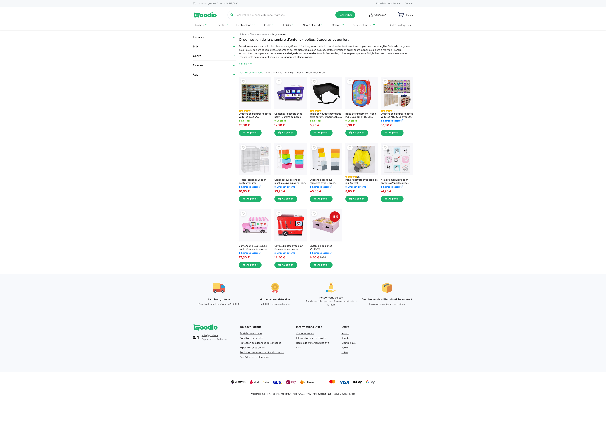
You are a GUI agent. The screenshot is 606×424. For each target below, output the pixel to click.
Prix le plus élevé (294, 72)
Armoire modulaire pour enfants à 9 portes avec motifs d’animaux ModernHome (394, 181)
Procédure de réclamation (254, 357)
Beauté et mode (362, 25)
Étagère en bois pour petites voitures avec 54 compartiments (255, 115)
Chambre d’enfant (259, 34)
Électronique (243, 25)
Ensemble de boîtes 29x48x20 (321, 247)
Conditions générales (251, 338)
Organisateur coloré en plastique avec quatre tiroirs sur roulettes (290, 181)
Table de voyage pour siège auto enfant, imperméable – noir (326, 115)
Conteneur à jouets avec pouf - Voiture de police (288, 115)
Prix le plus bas (274, 72)
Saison (336, 25)
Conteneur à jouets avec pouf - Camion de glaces (253, 247)
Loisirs (287, 25)
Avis (298, 347)
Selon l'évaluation (315, 72)
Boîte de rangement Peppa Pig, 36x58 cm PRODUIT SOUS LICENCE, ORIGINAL (360, 115)
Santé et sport (311, 25)
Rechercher (345, 14)
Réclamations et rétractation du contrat (262, 352)
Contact (409, 3)
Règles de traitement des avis (312, 342)
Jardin (267, 25)
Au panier (252, 132)
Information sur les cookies (311, 338)
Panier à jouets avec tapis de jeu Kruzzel (361, 181)
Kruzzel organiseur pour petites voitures (252, 181)
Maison (199, 25)
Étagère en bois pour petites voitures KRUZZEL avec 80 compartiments (397, 115)
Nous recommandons (251, 72)
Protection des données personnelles (260, 342)
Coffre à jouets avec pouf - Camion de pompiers (289, 247)
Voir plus (244, 63)
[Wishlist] (243, 81)
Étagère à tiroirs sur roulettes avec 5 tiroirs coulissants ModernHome (324, 181)
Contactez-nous (305, 333)
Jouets (220, 25)
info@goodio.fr (210, 335)
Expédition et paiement (388, 3)
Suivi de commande (251, 333)
